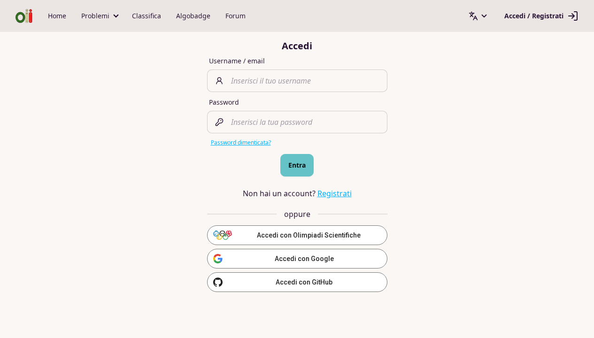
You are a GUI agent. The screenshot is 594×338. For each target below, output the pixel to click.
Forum (235, 15)
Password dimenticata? (241, 142)
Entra (297, 165)
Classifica (146, 15)
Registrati (334, 193)
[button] (99, 16)
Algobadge (193, 15)
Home (57, 15)
